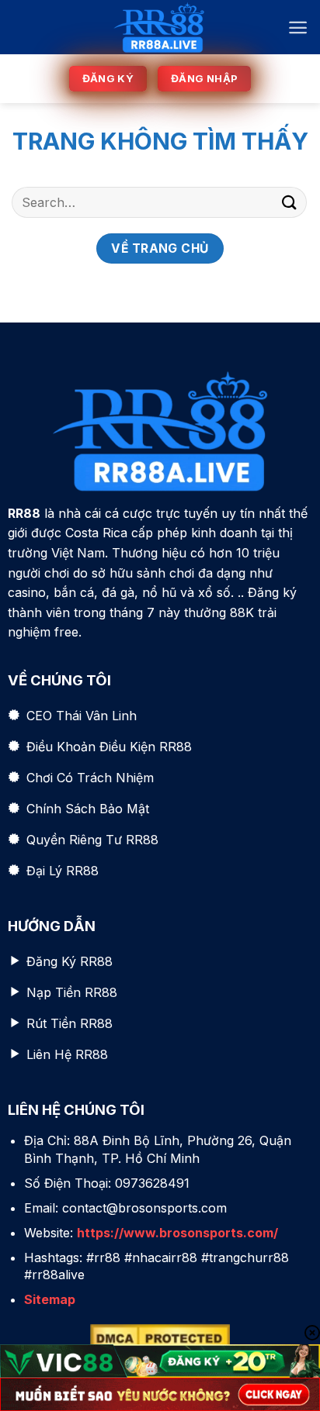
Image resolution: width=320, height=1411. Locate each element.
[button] (297, 27)
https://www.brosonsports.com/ (177, 1232)
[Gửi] (289, 202)
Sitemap (49, 1299)
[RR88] (159, 27)
